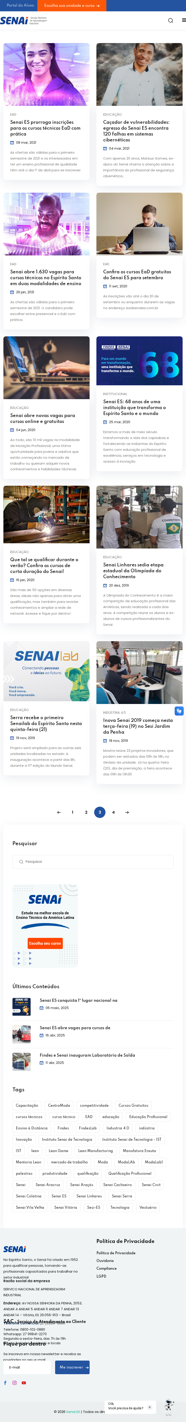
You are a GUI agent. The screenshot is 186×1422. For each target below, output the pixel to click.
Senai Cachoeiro (117, 1185)
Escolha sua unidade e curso (69, 6)
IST (18, 1151)
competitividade (94, 1106)
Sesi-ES (93, 1208)
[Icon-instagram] (14, 1383)
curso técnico (63, 1117)
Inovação (24, 1140)
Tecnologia (120, 1208)
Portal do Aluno (20, 5)
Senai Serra (122, 1196)
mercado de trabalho (69, 1162)
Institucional (115, 393)
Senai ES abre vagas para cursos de (75, 1028)
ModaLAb (126, 1162)
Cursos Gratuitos (133, 1106)
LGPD (101, 1277)
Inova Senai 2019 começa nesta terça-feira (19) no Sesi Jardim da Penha (138, 726)
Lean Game (58, 1151)
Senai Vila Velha (30, 1208)
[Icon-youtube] (24, 1383)
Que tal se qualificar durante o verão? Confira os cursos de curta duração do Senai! (44, 566)
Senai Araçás (81, 1185)
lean (35, 1151)
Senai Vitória (65, 1208)
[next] (127, 812)
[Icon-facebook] (5, 1383)
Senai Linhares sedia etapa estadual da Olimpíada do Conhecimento (133, 571)
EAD (89, 1117)
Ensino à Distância (32, 1128)
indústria (147, 1128)
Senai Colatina (29, 1196)
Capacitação (27, 1106)
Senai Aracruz (48, 1185)
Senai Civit (151, 1185)
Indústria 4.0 (114, 712)
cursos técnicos (29, 1117)
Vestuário (148, 1208)
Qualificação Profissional (130, 1174)
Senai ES (58, 1196)
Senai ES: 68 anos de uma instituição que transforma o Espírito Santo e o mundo (134, 408)
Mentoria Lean (28, 1162)
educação (111, 1117)
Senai (21, 1185)
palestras (24, 1174)
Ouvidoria (105, 1261)
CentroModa (59, 1106)
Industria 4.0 (118, 1128)
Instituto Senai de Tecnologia (67, 1140)
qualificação (87, 1174)
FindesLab (88, 1128)
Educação (112, 114)
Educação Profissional (148, 1117)
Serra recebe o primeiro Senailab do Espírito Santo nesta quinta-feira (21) (46, 724)
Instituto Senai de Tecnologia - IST (132, 1140)
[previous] (59, 812)
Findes (63, 1128)
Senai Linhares (89, 1196)
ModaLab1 (154, 1162)
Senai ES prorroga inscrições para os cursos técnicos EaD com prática (45, 128)
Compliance (106, 1269)
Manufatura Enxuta (139, 1151)
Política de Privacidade (115, 1253)
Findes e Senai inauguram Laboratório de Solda (87, 1055)
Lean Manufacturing (95, 1151)
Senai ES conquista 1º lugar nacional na (78, 1001)
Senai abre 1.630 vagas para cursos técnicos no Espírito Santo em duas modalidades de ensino (45, 278)
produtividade (54, 1174)
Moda (103, 1162)
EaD (13, 114)
